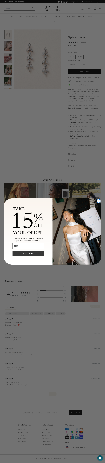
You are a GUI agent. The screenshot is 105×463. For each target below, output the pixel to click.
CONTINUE (28, 253)
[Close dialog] (98, 201)
